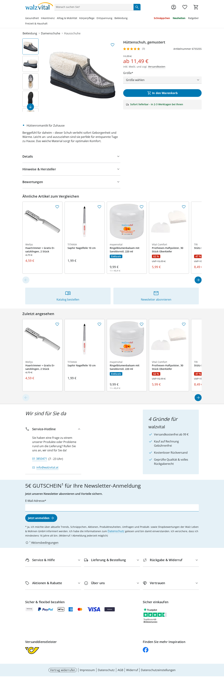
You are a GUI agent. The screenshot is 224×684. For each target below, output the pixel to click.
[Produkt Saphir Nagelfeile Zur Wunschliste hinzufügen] (99, 206)
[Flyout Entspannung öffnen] (113, 18)
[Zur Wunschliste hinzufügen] (112, 45)
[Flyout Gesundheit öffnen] (40, 18)
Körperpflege (86, 18)
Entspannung (104, 18)
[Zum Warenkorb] (196, 7)
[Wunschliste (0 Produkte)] (185, 7)
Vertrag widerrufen (62, 670)
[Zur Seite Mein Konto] (173, 7)
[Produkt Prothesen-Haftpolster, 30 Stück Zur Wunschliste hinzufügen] (183, 206)
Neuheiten (179, 18)
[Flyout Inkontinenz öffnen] (56, 18)
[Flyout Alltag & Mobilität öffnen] (78, 18)
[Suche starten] (137, 7)
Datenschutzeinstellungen (158, 670)
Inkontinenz (48, 18)
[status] (93, 7)
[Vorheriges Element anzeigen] (25, 279)
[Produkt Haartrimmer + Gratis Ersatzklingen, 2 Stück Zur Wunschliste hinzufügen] (57, 206)
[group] (82, 75)
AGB (120, 670)
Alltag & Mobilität (67, 18)
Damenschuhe (50, 33)
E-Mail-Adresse (35, 501)
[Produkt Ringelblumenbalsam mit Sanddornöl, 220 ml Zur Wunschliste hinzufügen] (141, 206)
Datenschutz (116, 531)
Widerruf (132, 670)
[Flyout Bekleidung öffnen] (129, 18)
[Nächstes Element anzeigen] (30, 106)
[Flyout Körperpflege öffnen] (95, 18)
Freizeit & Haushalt (36, 23)
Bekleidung (121, 18)
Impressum (87, 670)
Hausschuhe (72, 33)
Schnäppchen (162, 18)
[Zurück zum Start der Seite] (220, 659)
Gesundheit (32, 18)
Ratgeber (193, 18)
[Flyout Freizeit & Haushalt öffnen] (48, 24)
